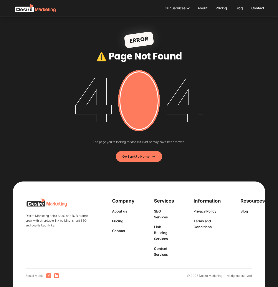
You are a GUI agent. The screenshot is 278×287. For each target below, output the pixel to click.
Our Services (175, 8)
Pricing (221, 8)
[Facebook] (48, 275)
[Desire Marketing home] (35, 8)
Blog (239, 8)
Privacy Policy (205, 211)
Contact (257, 8)
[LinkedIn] (56, 275)
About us (119, 211)
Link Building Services (161, 233)
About (202, 8)
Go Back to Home (136, 156)
